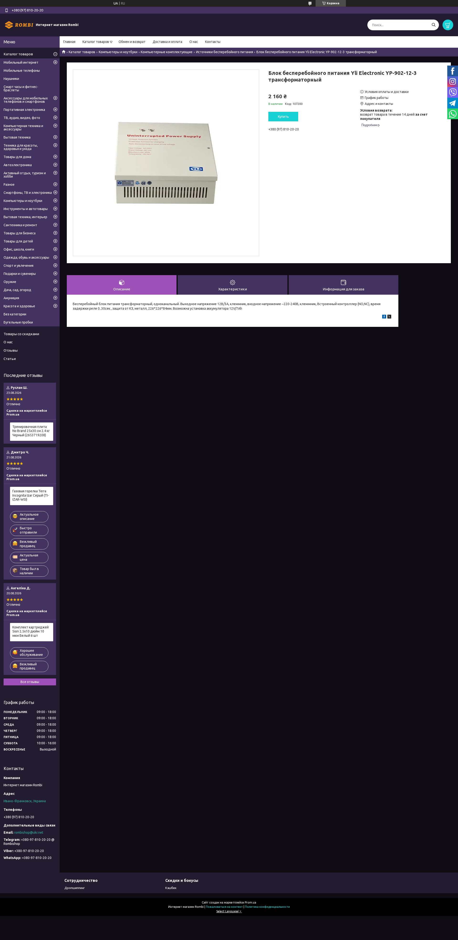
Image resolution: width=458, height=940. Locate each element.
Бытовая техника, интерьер (25, 217)
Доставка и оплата (167, 42)
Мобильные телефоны (22, 70)
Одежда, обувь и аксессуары (26, 257)
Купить (283, 116)
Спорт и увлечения (18, 265)
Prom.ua (250, 902)
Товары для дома (17, 157)
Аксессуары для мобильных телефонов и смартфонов (26, 99)
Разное (9, 184)
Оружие (10, 282)
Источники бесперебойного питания (224, 52)
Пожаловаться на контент (224, 906)
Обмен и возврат (132, 42)
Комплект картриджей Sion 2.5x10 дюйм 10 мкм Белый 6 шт (30, 631)
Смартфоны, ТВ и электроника (28, 193)
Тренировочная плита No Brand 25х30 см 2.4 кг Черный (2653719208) (31, 431)
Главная (69, 42)
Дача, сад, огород (17, 290)
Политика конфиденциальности (267, 906)
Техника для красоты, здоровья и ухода (21, 147)
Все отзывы (30, 682)
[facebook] (384, 317)
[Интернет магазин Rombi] (19, 25)
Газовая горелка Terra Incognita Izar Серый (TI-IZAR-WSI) (30, 495)
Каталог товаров (96, 42)
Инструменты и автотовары (26, 209)
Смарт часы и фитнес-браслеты (21, 88)
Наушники (11, 79)
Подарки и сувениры (20, 274)
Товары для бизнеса (20, 233)
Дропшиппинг (74, 887)
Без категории (15, 314)
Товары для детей (18, 241)
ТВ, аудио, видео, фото (22, 118)
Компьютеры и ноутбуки (118, 52)
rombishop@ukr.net (28, 832)
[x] (389, 317)
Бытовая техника (17, 137)
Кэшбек (171, 887)
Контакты (212, 42)
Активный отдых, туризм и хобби (25, 174)
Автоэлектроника (18, 165)
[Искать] (433, 25)
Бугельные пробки (18, 322)
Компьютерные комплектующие (167, 52)
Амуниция (11, 298)
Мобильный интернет (21, 62)
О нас (193, 42)
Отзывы (11, 350)
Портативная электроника (24, 110)
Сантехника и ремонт (20, 225)
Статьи (10, 359)
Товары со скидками (21, 334)
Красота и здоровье (19, 306)
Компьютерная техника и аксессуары (23, 127)
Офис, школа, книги (19, 249)
